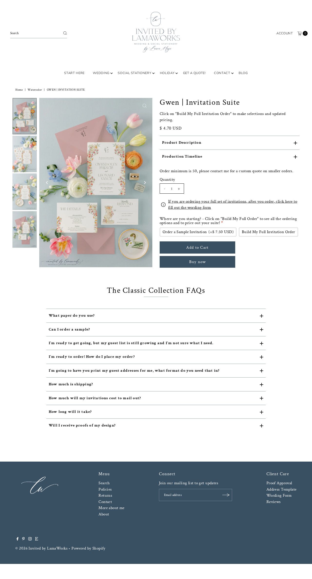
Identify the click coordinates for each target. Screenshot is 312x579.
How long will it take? (70, 411)
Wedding (101, 73)
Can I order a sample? (69, 329)
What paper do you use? (72, 315)
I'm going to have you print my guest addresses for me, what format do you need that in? (134, 370)
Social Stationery (134, 73)
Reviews (273, 501)
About (103, 514)
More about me (111, 508)
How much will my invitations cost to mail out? (95, 398)
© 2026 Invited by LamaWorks (41, 548)
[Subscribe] (226, 495)
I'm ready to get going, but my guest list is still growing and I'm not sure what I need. (131, 343)
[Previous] (47, 182)
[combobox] (38, 33)
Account (284, 33)
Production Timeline (182, 156)
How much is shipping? (71, 384)
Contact (222, 73)
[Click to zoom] (144, 105)
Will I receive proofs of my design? (82, 425)
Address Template (281, 489)
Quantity (167, 179)
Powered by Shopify (88, 548)
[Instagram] (30, 539)
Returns (105, 495)
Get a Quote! (194, 73)
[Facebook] (18, 539)
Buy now (197, 262)
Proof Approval (279, 483)
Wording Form (279, 495)
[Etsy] (36, 539)
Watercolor (35, 90)
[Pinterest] (23, 539)
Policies (105, 489)
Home (19, 90)
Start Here (74, 73)
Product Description (181, 142)
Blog (243, 73)
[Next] (144, 182)
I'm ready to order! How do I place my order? (92, 356)
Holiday (167, 73)
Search (104, 483)
